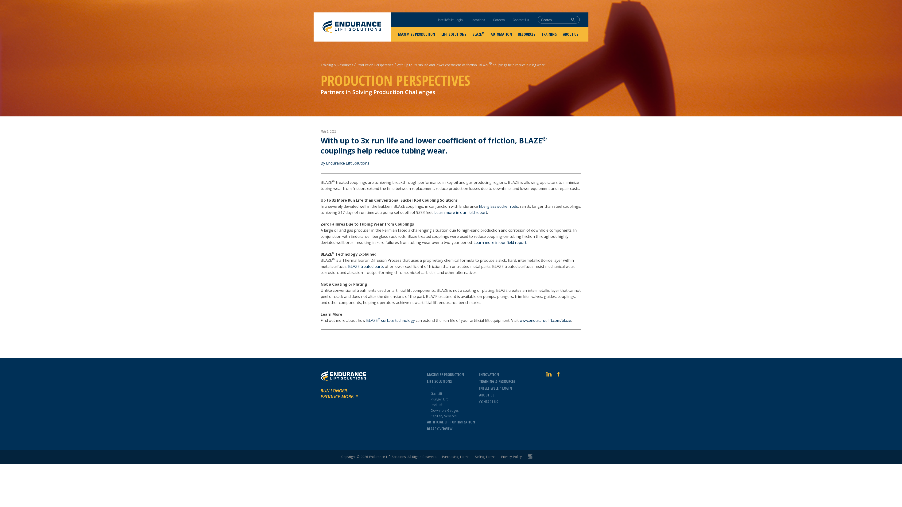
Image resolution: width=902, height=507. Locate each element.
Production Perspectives (375, 65)
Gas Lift (436, 393)
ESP (433, 388)
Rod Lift (437, 405)
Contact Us (521, 20)
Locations (478, 20)
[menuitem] (416, 34)
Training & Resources (337, 65)
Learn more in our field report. (500, 242)
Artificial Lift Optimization (451, 422)
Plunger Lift (439, 399)
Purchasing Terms (455, 456)
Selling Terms (485, 456)
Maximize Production (445, 374)
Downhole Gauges (445, 410)
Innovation (489, 374)
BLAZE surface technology (390, 320)
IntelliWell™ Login (450, 20)
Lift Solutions (439, 381)
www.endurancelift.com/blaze (545, 320)
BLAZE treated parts (366, 266)
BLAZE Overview (440, 428)
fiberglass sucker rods (498, 206)
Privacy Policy (511, 456)
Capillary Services (444, 416)
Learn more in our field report (460, 212)
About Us (486, 395)
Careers (499, 20)
